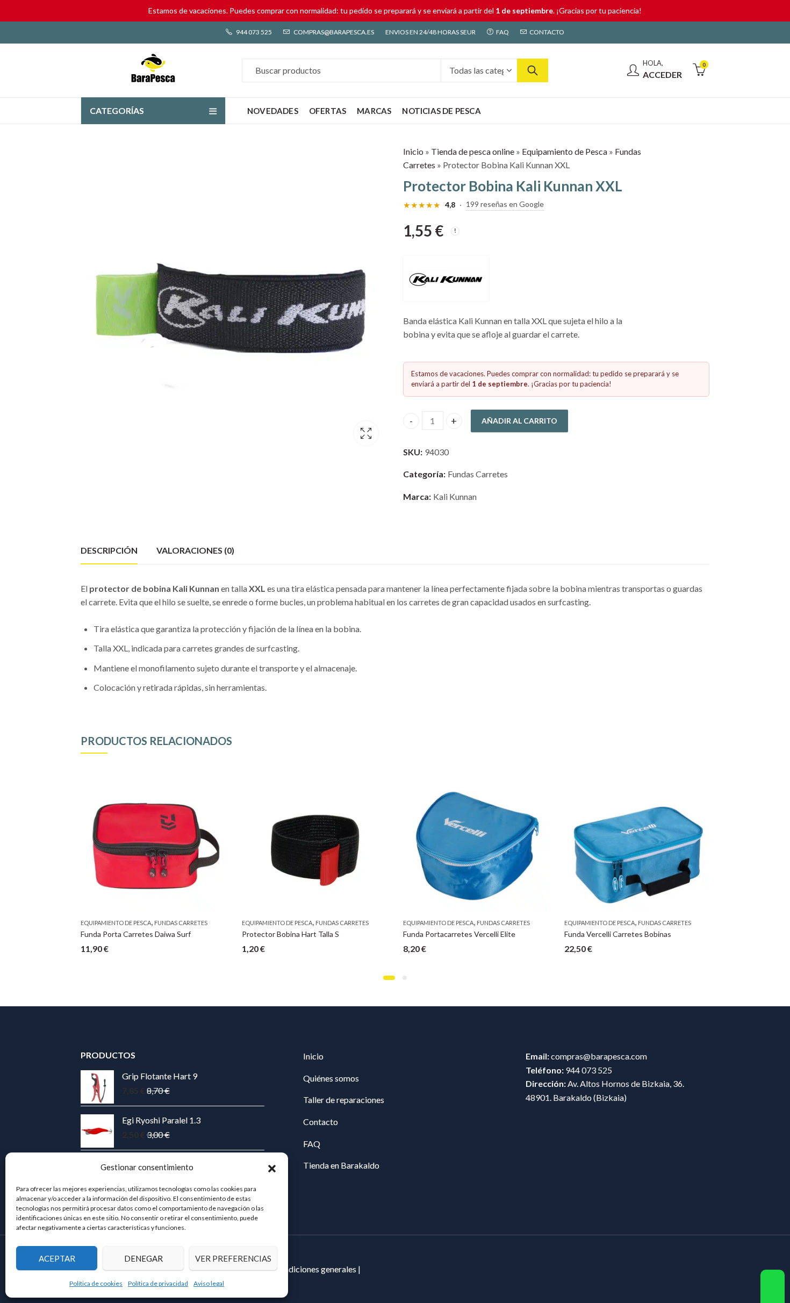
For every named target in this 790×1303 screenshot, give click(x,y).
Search (532, 70)
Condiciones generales (315, 1269)
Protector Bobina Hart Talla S (290, 934)
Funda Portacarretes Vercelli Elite (459, 934)
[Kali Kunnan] (446, 278)
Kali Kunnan (455, 496)
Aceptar (57, 1258)
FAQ (311, 1144)
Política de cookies (96, 1283)
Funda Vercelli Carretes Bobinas (617, 934)
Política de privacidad (158, 1283)
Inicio (413, 151)
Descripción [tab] (109, 550)
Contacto (320, 1121)
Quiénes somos (331, 1078)
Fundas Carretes (478, 474)
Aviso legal (208, 1283)
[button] (272, 1167)
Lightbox (366, 433)
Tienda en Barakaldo (341, 1165)
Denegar (143, 1258)
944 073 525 (253, 32)
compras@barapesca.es (333, 32)
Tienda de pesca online (472, 151)
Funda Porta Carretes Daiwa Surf (136, 934)
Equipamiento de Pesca (564, 151)
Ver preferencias (233, 1258)
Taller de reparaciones (343, 1099)
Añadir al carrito (519, 420)
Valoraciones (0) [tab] (195, 550)
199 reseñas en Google (505, 204)
